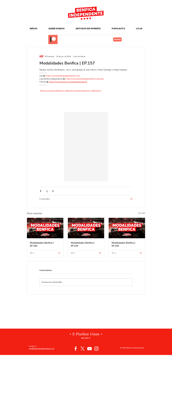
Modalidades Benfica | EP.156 (123, 244)
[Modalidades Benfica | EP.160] (45, 228)
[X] (82, 348)
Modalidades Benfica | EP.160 (42, 244)
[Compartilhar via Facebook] (40, 191)
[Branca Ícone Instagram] (96, 348)
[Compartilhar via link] (53, 191)
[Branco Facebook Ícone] (75, 348)
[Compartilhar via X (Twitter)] (47, 191)
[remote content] (86, 102)
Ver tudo (141, 213)
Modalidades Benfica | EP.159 (82, 244)
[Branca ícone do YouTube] (89, 348)
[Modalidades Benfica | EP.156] (127, 228)
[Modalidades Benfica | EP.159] (86, 228)
